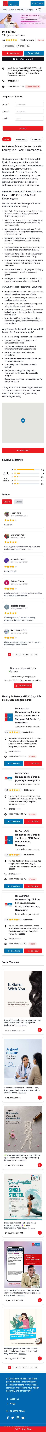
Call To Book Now (23, 1429)
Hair (12, 10)
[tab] (6, 139)
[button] (23, 420)
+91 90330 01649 (16, 1411)
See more (22, 1025)
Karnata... (20, 10)
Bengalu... (30, 10)
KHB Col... (39, 10)
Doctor (4, 10)
